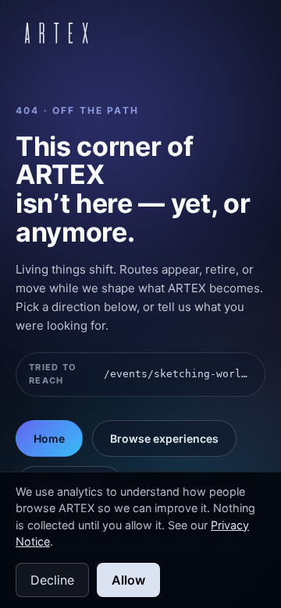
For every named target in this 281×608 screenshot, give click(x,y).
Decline (52, 580)
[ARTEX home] (56, 33)
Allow (128, 580)
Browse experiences (164, 438)
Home (49, 438)
